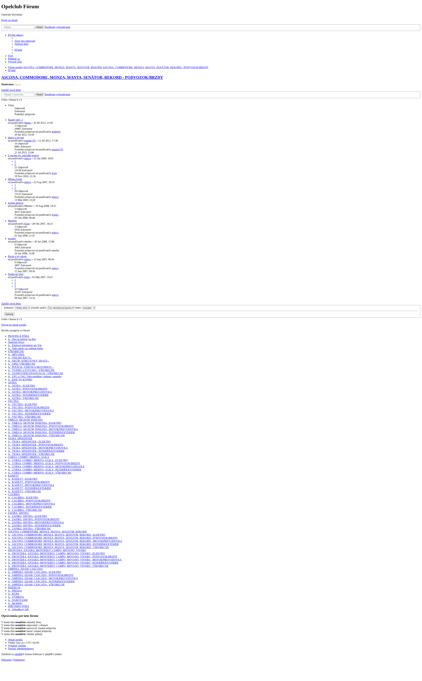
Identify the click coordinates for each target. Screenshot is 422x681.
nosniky (12, 238)
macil (18, 84)
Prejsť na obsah (9, 20)
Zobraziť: (9, 307)
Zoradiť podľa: (39, 307)
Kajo (54, 173)
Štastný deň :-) (15, 119)
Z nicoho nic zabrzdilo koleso (23, 155)
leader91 (56, 131)
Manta (27, 122)
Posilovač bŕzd (15, 274)
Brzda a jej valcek (17, 256)
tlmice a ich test (16, 137)
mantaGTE (30, 140)
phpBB (18, 654)
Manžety (12, 220)
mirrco (27, 158)
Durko (55, 214)
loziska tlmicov (16, 203)
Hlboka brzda (15, 179)
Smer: (78, 307)
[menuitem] (25, 41)
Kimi (27, 223)
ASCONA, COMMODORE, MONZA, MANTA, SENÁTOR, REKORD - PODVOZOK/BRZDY (82, 77)
